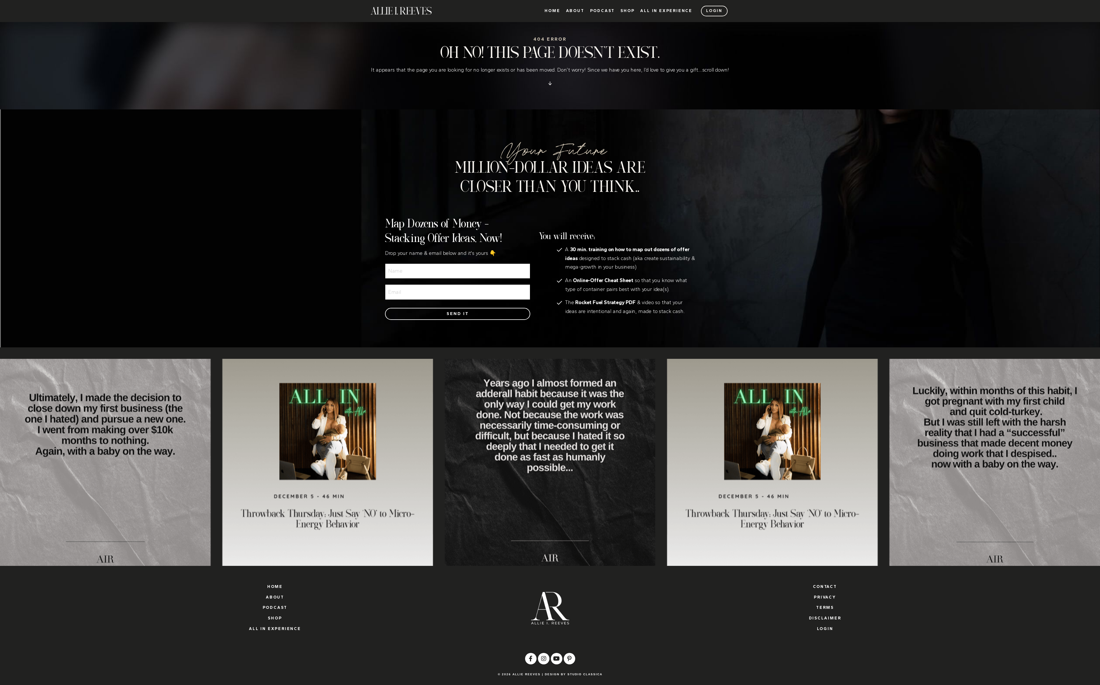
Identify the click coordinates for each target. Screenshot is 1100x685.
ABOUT (575, 11)
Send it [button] (458, 313)
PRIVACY (825, 597)
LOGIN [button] (714, 10)
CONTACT (825, 586)
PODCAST (602, 11)
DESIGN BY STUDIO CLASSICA (573, 674)
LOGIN (825, 628)
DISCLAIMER (825, 618)
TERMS (825, 607)
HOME (552, 11)
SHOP (627, 11)
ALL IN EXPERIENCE (666, 11)
